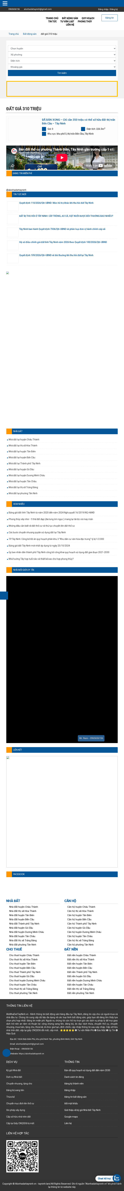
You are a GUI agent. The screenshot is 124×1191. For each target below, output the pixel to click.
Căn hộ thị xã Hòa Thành (80, 911)
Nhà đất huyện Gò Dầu (21, 927)
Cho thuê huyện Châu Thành (24, 955)
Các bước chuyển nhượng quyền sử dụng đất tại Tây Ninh (37, 532)
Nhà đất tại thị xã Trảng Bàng (23, 487)
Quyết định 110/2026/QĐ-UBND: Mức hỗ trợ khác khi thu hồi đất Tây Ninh (56, 203)
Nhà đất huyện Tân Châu (22, 936)
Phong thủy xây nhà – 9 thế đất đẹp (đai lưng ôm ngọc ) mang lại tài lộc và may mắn (51, 519)
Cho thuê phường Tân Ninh (23, 993)
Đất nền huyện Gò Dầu (79, 976)
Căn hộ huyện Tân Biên (79, 915)
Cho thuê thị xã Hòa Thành (23, 959)
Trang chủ (14, 34)
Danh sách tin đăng (74, 1077)
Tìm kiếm (62, 73)
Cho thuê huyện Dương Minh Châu (27, 980)
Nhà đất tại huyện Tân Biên (22, 451)
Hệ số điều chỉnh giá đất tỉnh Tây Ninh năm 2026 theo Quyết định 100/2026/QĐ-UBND (63, 242)
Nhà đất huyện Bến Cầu (21, 919)
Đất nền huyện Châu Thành (81, 955)
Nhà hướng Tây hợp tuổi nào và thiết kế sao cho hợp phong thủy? (41, 559)
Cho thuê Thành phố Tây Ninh (25, 972)
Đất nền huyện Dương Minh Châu (84, 980)
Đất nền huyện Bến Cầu (79, 967)
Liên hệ (70, 24)
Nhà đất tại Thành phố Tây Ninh (24, 463)
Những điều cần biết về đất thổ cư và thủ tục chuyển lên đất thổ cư (42, 526)
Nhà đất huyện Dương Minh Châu (26, 932)
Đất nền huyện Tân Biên (79, 963)
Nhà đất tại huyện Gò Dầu (21, 469)
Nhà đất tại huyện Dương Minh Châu (27, 475)
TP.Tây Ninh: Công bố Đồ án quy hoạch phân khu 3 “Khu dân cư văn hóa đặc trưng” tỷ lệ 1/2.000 (56, 539)
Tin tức (52, 21)
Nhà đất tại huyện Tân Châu (22, 481)
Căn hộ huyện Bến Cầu (79, 919)
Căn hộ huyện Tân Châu (80, 936)
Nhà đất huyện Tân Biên (21, 915)
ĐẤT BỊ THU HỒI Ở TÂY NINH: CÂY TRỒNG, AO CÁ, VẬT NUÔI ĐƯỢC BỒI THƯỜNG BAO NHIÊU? (66, 216)
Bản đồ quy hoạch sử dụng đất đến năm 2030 (87, 1070)
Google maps (71, 1116)
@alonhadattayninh (16, 190)
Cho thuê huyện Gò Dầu (21, 976)
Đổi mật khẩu (71, 1103)
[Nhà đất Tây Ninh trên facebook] (4, 596)
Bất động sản (29, 34)
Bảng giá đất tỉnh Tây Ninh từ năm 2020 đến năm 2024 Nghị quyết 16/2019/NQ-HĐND (52, 512)
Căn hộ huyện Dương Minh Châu (84, 932)
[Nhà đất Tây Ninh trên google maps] (62, 88)
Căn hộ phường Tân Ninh (80, 944)
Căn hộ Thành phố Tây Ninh (82, 923)
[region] (62, 348)
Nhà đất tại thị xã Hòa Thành (23, 445)
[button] (62, 348)
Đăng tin (109, 17)
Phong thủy (85, 21)
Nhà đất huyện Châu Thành (23, 906)
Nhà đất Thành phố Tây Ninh (24, 923)
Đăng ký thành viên (74, 1083)
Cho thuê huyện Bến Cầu (22, 967)
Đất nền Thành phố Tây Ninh (82, 972)
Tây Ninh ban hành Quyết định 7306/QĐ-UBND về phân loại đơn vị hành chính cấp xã (62, 229)
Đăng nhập (103, 9)
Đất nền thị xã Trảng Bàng (81, 988)
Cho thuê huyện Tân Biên (22, 963)
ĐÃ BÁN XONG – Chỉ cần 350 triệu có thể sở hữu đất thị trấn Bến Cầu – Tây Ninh (78, 121)
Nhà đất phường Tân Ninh (22, 944)
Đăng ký (114, 9)
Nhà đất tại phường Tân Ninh (23, 493)
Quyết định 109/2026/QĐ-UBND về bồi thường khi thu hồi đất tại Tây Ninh (56, 255)
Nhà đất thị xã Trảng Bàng (23, 940)
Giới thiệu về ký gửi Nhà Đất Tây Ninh (82, 1110)
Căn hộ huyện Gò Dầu (78, 927)
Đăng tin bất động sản (75, 1097)
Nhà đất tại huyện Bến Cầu (22, 457)
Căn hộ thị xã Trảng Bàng (80, 940)
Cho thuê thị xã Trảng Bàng (23, 988)
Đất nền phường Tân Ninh (80, 993)
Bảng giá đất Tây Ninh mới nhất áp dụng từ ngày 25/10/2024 (39, 545)
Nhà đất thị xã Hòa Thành (22, 911)
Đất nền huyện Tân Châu (80, 984)
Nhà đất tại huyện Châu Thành (24, 439)
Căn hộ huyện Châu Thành (81, 906)
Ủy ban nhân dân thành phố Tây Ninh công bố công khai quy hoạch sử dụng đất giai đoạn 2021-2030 (59, 552)
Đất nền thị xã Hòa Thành (80, 959)
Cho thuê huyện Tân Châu (22, 984)
